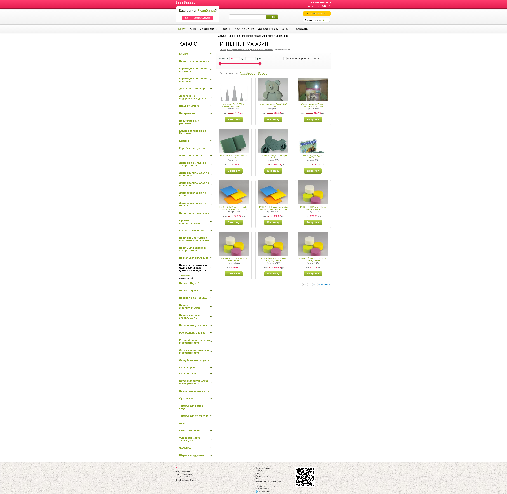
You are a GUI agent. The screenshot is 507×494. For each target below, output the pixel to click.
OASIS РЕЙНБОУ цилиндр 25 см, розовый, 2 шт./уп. (313, 259)
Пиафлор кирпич (184, 275)
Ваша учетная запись (317, 13)
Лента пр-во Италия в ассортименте (192, 164)
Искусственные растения (189, 122)
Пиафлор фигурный (185, 278)
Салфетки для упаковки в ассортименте (194, 351)
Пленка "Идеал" (189, 283)
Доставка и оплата (268, 29)
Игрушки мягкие (189, 106)
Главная (223, 50)
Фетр (182, 423)
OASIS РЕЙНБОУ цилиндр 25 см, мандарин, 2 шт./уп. (273, 259)
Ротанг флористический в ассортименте (194, 341)
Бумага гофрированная (194, 61)
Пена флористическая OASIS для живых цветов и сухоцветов (193, 268)
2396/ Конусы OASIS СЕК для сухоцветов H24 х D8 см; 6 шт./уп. (233, 105)
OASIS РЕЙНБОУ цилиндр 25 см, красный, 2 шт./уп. (313, 208)
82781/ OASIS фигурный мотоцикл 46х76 (273, 157)
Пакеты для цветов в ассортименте (192, 249)
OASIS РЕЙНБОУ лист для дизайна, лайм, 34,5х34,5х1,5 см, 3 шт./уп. (233, 208)
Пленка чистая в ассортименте (189, 316)
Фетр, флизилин (189, 430)
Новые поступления (244, 29)
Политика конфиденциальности (268, 481)
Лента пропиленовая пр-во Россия (194, 184)
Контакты (286, 29)
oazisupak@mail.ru (189, 480)
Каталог (182, 29)
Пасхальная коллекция (193, 257)
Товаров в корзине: (314, 20)
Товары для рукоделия (193, 415)
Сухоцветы (186, 398)
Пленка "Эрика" (189, 290)
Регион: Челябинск (185, 2)
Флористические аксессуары (190, 439)
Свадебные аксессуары (194, 360)
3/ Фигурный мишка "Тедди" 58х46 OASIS (273, 105)
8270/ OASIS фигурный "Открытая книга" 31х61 (233, 157)
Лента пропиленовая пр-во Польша (194, 174)
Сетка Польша (188, 373)
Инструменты (187, 113)
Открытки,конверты (191, 230)
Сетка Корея (187, 367)
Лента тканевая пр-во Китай (192, 194)
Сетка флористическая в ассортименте (193, 382)
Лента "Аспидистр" (191, 155)
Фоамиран (185, 448)
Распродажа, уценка (192, 332)
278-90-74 (323, 6)
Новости (225, 29)
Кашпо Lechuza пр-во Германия (192, 132)
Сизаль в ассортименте (194, 391)
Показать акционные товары (303, 59)
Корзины (184, 140)
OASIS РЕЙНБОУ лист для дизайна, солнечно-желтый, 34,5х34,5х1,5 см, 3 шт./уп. (273, 209)
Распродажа (301, 29)
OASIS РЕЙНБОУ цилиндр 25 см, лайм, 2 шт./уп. (233, 259)
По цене (262, 73)
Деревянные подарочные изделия (192, 97)
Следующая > (324, 284)
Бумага (183, 53)
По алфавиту (247, 73)
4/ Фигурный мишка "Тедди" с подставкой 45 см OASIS (313, 105)
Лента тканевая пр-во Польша (192, 204)
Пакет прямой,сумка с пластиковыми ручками (194, 239)
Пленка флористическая (190, 306)
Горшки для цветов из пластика (193, 80)
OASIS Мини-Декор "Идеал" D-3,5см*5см (313, 157)
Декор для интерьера (192, 88)
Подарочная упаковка (193, 325)
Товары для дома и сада (191, 407)
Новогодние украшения (194, 213)
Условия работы (208, 29)
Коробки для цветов (192, 148)
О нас (193, 29)
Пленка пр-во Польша (193, 298)
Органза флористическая (190, 221)
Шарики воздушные (191, 455)
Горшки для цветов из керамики (193, 70)
